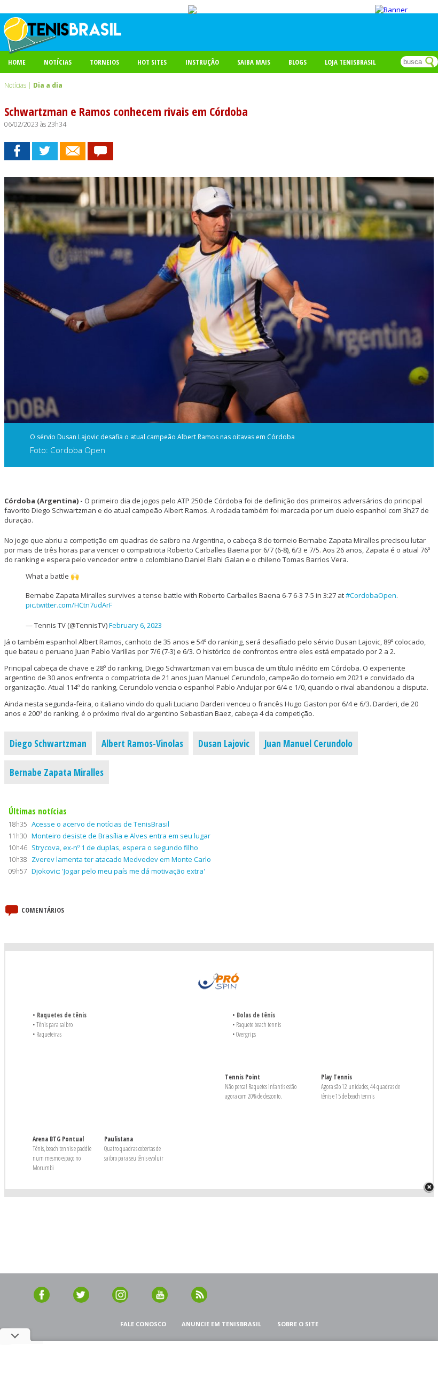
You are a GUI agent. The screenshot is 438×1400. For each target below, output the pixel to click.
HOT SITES (152, 62)
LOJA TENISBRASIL (350, 62)
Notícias (58, 62)
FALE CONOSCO (143, 1324)
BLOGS (297, 62)
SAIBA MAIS (253, 62)
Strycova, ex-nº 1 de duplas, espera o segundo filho (115, 847)
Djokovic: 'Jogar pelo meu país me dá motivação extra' (118, 871)
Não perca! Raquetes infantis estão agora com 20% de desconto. (260, 1091)
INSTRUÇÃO (202, 62)
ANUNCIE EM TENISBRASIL (221, 1324)
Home (17, 62)
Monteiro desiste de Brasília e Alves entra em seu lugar (121, 836)
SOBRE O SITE (297, 1324)
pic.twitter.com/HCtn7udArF (69, 605)
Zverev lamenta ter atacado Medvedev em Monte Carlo (121, 859)
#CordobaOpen (371, 595)
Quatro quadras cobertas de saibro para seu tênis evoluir (133, 1153)
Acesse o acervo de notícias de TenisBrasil (100, 824)
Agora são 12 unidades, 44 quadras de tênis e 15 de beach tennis (360, 1091)
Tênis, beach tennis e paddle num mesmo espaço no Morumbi (62, 1158)
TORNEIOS (104, 62)
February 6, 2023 (135, 625)
